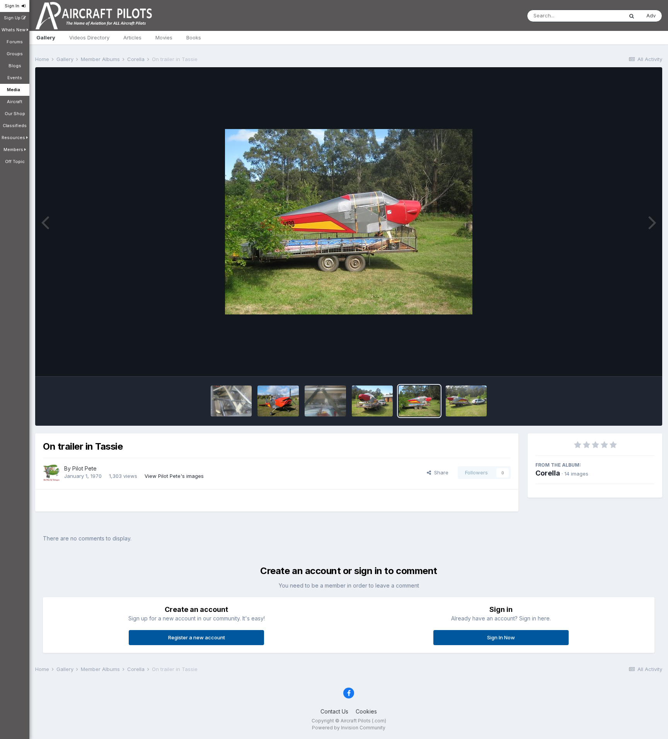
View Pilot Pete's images (174, 476)
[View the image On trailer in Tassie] (419, 401)
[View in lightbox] (348, 221)
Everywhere (599, 16)
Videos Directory (89, 37)
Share (439, 472)
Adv (651, 15)
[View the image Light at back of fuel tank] (325, 401)
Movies (163, 37)
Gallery (45, 37)
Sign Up (13, 17)
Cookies (366, 711)
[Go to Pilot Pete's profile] (51, 472)
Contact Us (334, 711)
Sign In (13, 5)
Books (193, 37)
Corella (547, 473)
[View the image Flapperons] (231, 401)
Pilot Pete (84, 468)
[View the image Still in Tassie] (372, 401)
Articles (132, 37)
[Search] (631, 16)
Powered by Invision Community (348, 728)
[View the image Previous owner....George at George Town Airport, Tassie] (278, 401)
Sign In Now (501, 637)
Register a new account (196, 637)
